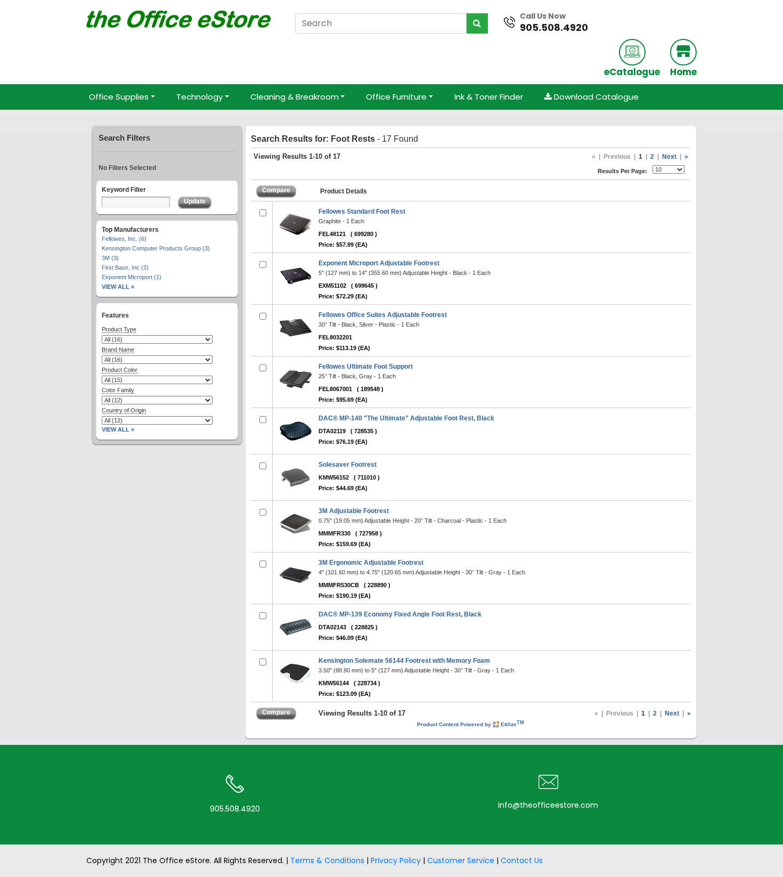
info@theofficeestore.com (548, 805)
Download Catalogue (595, 96)
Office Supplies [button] (119, 96)
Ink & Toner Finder (488, 96)
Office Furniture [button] (396, 96)
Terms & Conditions (327, 860)
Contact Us (522, 860)
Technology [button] (199, 96)
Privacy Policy (396, 860)
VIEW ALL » (118, 286)
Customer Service (460, 860)
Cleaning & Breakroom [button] (294, 96)
